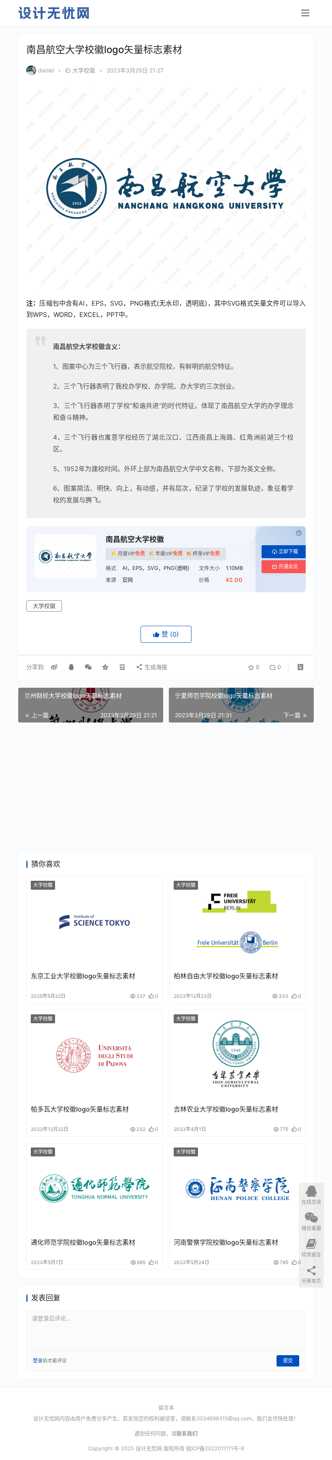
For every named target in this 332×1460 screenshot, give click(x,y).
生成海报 (155, 666)
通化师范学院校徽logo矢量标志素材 (83, 1242)
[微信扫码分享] (88, 667)
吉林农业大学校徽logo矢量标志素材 (226, 1109)
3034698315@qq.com (223, 1418)
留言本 (166, 1407)
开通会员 (288, 566)
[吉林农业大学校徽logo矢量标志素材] (237, 1055)
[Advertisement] (166, 787)
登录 (38, 1361)
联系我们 (187, 1433)
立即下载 (288, 551)
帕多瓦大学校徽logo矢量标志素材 (80, 1109)
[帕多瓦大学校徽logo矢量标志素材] (94, 1055)
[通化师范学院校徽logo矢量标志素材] (94, 1188)
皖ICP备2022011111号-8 (215, 1448)
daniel (46, 70)
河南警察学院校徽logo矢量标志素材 (226, 1242)
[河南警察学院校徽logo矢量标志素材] (237, 1188)
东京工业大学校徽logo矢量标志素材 (83, 976)
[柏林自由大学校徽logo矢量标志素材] (237, 922)
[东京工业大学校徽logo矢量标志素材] (94, 922)
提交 (288, 1361)
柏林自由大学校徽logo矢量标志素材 (226, 976)
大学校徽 (83, 70)
